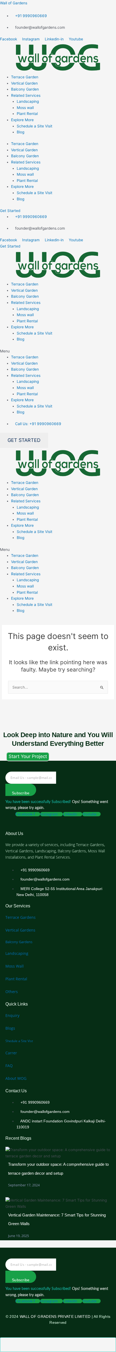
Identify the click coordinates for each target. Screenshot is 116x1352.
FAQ (9, 1065)
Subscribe (21, 793)
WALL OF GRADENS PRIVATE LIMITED (55, 1316)
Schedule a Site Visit (34, 126)
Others (11, 991)
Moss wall (25, 107)
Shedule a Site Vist (19, 1041)
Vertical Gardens (20, 930)
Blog (20, 132)
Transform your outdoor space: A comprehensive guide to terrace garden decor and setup (58, 1169)
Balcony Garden (25, 89)
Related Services (25, 95)
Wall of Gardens (13, 3)
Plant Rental (27, 113)
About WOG (15, 1078)
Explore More (22, 120)
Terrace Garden (24, 77)
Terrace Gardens (20, 917)
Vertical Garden (24, 83)
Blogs (10, 1028)
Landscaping (28, 101)
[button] (58, 351)
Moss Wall (14, 966)
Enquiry (12, 1015)
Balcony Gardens (18, 941)
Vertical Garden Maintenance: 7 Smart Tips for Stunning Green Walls (57, 1219)
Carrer (11, 1052)
